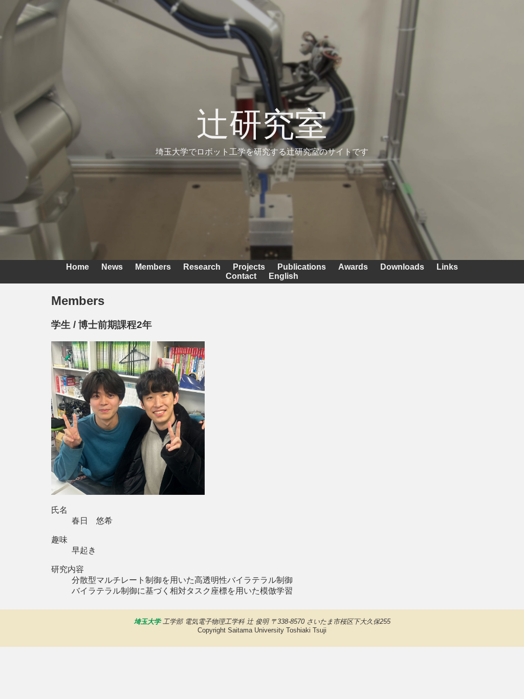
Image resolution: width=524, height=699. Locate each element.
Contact (241, 276)
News (112, 267)
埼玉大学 (147, 621)
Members (153, 267)
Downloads (402, 267)
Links (447, 267)
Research (202, 267)
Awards (353, 267)
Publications (301, 267)
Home (77, 267)
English (283, 276)
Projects (249, 267)
